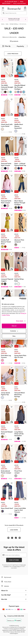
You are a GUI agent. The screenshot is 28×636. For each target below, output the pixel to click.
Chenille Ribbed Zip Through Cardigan (19, 87)
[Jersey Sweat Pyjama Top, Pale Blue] (2, 397)
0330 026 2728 (19, 616)
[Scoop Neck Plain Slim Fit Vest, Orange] (15, 360)
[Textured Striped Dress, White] (5, 436)
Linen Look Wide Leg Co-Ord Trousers (20, 510)
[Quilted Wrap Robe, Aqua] (15, 284)
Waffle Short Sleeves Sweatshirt (18, 126)
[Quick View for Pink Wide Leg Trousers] (11, 345)
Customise (13, 331)
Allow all (14, 325)
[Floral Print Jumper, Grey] (15, 475)
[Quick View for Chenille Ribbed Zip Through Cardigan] (25, 75)
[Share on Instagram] (12, 538)
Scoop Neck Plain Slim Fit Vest (20, 356)
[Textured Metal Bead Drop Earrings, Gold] (15, 399)
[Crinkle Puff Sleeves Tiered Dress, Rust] (5, 246)
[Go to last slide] (2, 19)
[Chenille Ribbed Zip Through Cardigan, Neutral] (15, 92)
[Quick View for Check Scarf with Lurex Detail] (11, 114)
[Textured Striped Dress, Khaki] (2, 436)
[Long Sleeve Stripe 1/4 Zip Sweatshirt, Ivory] (15, 438)
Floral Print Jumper (18, 472)
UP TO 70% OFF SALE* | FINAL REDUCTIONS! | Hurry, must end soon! (14, 2)
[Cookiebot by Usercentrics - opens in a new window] (19, 299)
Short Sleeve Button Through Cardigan (19, 202)
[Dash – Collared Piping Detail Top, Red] (21, 168)
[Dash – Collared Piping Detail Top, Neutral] (15, 168)
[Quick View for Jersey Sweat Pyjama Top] (11, 382)
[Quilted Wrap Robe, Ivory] (18, 283)
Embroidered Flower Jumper (6, 472)
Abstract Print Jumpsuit (19, 241)
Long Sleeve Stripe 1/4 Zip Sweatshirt (19, 433)
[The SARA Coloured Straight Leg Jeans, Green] (10, 92)
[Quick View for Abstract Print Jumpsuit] (25, 230)
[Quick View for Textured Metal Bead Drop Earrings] (25, 382)
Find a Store (7, 581)
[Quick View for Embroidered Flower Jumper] (11, 461)
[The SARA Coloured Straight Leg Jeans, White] (2, 92)
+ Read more (22, 37)
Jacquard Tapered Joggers (7, 280)
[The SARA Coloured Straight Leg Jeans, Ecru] (8, 92)
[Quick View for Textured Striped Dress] (11, 422)
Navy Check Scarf (7, 508)
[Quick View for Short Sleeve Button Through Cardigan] (25, 191)
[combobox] (14, 13)
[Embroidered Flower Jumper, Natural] (2, 475)
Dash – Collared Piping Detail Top (20, 164)
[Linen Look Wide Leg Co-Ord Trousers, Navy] (15, 515)
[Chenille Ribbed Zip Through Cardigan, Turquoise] (23, 92)
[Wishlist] (11, 60)
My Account (7, 577)
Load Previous (12, 53)
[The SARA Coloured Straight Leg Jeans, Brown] (5, 92)
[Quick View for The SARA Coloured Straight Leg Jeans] (11, 75)
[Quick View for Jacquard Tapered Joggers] (11, 269)
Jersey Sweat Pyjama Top (5, 393)
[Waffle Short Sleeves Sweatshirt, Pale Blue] (15, 131)
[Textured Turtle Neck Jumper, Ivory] (2, 168)
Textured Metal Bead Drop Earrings (19, 394)
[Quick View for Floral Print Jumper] (25, 461)
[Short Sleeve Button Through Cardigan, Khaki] (15, 207)
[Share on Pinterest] (20, 538)
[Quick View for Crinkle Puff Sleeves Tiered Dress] (11, 230)
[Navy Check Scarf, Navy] (2, 511)
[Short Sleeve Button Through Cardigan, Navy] (19, 207)
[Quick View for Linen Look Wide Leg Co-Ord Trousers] (25, 498)
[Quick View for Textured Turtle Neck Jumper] (11, 153)
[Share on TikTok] (16, 538)
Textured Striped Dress (6, 433)
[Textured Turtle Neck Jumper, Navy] (5, 168)
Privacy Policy (16, 566)
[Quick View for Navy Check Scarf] (11, 498)
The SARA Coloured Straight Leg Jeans (7, 87)
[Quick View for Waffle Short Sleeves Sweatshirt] (25, 114)
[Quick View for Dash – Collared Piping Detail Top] (25, 153)
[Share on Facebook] (8, 538)
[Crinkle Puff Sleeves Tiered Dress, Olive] (2, 246)
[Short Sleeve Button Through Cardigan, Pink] (21, 207)
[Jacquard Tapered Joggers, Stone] (2, 284)
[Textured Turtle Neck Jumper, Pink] (8, 168)
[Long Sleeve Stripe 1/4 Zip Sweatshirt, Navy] (18, 438)
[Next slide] (25, 19)
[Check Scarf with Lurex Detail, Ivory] (2, 129)
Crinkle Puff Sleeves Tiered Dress (6, 242)
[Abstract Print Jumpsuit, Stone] (15, 244)
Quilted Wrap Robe (19, 280)
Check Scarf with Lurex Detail (7, 125)
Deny (14, 336)
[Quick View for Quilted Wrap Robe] (25, 269)
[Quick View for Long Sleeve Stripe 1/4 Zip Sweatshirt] (25, 422)
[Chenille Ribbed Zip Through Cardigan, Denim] (18, 92)
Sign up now (14, 560)
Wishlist (6, 586)
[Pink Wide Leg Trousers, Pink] (2, 360)
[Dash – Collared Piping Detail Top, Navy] (19, 168)
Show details (19, 321)
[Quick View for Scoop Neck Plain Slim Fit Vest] (25, 345)
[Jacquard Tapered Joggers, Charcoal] (5, 283)
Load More (14, 530)
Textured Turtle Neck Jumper (6, 164)
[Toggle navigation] (3, 8)
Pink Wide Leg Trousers (6, 356)
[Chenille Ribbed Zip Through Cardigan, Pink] (21, 92)
